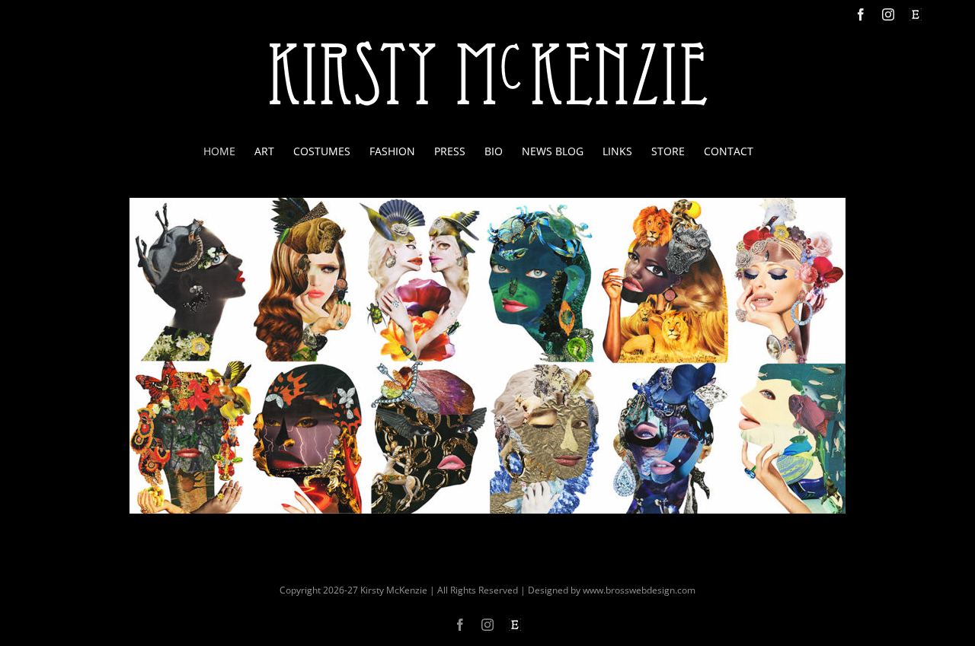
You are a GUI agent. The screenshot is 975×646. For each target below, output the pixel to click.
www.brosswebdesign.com (639, 590)
